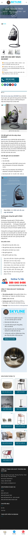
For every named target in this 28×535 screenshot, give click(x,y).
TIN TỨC (3, 510)
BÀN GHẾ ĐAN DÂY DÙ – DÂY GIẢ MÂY (10, 497)
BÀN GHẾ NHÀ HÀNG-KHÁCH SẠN (9, 499)
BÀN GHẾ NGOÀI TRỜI (15, 11)
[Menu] (2, 2)
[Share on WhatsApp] (2, 85)
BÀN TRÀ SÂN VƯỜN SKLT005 (7, 392)
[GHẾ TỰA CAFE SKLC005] (21, 385)
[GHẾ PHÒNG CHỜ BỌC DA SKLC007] (7, 453)
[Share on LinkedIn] (15, 85)
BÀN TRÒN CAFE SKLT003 (7, 409)
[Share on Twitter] (7, 85)
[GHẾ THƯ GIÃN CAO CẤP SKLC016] (21, 436)
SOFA (2, 490)
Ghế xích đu (4, 139)
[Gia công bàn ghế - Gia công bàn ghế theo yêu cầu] (14, 2)
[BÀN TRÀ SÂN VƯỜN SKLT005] (7, 385)
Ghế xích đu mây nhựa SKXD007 (10, 96)
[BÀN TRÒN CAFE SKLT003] (7, 402)
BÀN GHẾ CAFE (4, 493)
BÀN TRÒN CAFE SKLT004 (21, 409)
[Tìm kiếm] (26, 2)
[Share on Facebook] (5, 85)
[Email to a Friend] (10, 85)
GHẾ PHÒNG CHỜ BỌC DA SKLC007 (7, 460)
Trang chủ (5, 11)
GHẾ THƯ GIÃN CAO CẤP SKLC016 (21, 443)
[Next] (24, 35)
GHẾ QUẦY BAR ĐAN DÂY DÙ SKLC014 (21, 426)
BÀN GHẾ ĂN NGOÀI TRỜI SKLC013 (7, 443)
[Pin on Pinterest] (13, 85)
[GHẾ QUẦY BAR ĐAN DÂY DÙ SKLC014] (21, 419)
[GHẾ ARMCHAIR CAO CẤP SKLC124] (7, 419)
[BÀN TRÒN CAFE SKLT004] (21, 402)
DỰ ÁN (2, 507)
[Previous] (3, 35)
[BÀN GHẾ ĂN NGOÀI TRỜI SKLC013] (7, 436)
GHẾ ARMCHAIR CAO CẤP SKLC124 (7, 426)
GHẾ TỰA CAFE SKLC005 (21, 392)
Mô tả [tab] (2, 92)
